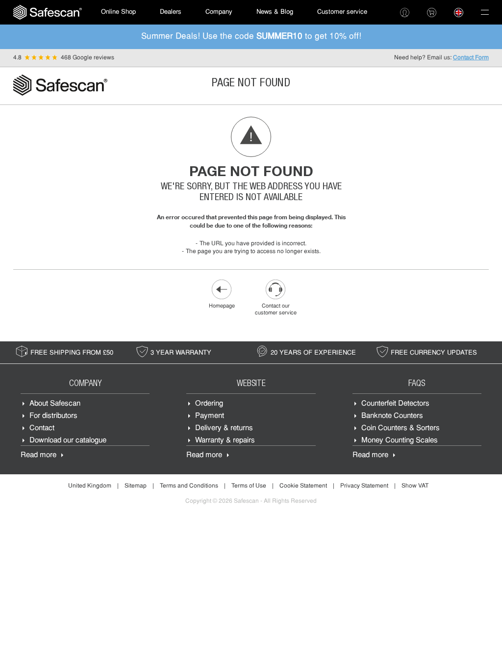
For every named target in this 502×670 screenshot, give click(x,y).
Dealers (170, 12)
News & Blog (274, 12)
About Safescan (54, 404)
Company (218, 12)
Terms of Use (248, 486)
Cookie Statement (303, 486)
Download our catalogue (67, 440)
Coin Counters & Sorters (400, 428)
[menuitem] (47, 12)
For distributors (53, 416)
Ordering (209, 404)
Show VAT (415, 486)
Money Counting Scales (399, 440)
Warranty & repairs (225, 440)
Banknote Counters (392, 416)
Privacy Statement (364, 486)
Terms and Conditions (189, 486)
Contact (41, 428)
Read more (38, 455)
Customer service (342, 12)
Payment (209, 416)
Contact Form (471, 58)
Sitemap (136, 486)
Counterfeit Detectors (395, 404)
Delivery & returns (224, 428)
